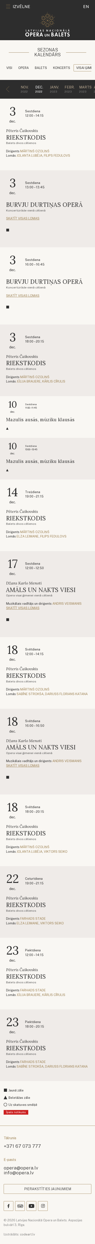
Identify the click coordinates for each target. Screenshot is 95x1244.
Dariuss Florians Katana (66, 694)
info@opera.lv (19, 1172)
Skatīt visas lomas (22, 218)
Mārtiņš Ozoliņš (34, 151)
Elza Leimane (28, 536)
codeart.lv (27, 1234)
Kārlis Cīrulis (53, 381)
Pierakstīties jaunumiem (47, 1189)
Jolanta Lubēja (29, 155)
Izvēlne (21, 6)
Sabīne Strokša (30, 694)
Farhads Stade (33, 918)
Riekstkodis (26, 137)
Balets (41, 68)
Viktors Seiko (55, 851)
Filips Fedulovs (57, 155)
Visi (9, 68)
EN (86, 6)
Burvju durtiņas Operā (44, 205)
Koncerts (61, 68)
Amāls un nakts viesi (41, 590)
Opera (23, 68)
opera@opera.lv (21, 1167)
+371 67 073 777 (22, 1146)
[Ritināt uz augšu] (84, 1233)
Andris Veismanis (67, 603)
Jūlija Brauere (29, 381)
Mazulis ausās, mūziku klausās (40, 419)
